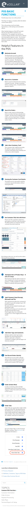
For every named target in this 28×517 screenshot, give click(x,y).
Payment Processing (7, 497)
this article (20, 430)
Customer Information (7, 493)
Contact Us (11, 461)
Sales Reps (4, 500)
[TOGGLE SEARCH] (24, 482)
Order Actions (5, 495)
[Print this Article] (25, 11)
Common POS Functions (8, 490)
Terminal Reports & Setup (9, 502)
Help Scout (23, 505)
